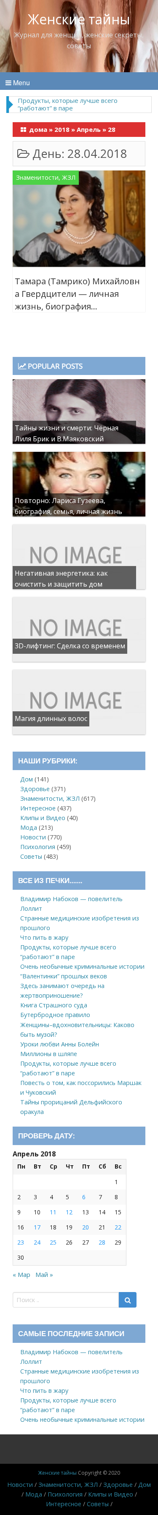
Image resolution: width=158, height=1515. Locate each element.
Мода (28, 827)
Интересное (38, 808)
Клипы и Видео (42, 818)
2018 (62, 129)
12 (69, 1212)
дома (38, 129)
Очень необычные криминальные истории (82, 966)
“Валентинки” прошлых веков (63, 976)
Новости (33, 837)
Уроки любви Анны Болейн (59, 1044)
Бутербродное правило (55, 1015)
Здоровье (35, 789)
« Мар (21, 1274)
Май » (44, 1274)
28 (102, 1242)
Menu (20, 82)
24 (37, 1242)
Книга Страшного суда (53, 1005)
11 (53, 1212)
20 (85, 1227)
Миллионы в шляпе (48, 1054)
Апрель (89, 129)
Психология (37, 847)
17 (37, 1227)
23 (20, 1242)
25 (53, 1242)
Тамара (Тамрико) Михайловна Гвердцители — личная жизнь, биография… (77, 293)
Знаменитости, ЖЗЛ (45, 177)
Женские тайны (79, 19)
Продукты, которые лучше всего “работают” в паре (68, 104)
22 (118, 1227)
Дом (26, 779)
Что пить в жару (44, 937)
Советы (31, 856)
